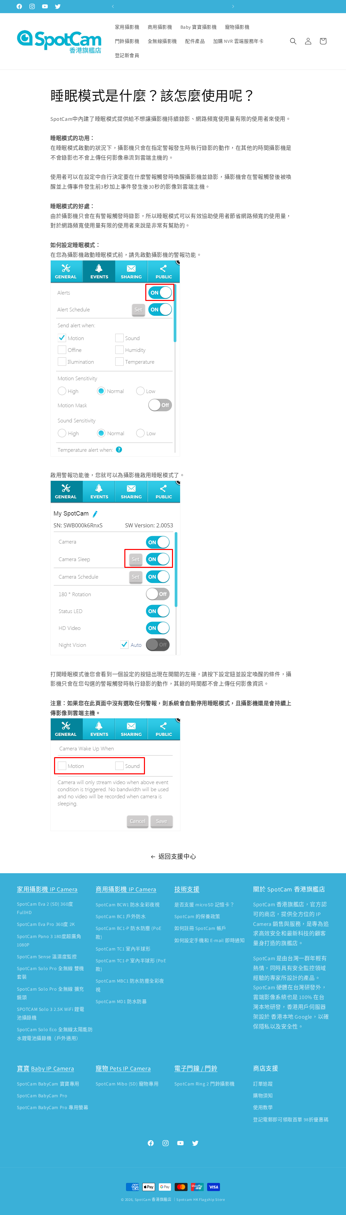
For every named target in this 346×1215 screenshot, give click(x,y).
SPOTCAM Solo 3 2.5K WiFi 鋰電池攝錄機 (50, 1013)
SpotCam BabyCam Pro (42, 1096)
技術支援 (186, 889)
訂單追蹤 (263, 1084)
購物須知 (263, 1096)
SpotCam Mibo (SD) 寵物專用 (127, 1084)
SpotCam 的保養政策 (197, 916)
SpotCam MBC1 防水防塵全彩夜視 (130, 985)
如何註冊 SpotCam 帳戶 (200, 928)
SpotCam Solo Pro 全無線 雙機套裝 (50, 972)
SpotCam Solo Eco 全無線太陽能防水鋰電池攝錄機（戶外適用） (55, 1033)
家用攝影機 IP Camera (47, 889)
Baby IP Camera (52, 1068)
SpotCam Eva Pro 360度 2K (46, 924)
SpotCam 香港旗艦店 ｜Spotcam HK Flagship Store (180, 1199)
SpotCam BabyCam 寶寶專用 (48, 1084)
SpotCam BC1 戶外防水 (121, 916)
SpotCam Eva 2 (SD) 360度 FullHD (45, 908)
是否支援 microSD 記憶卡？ (204, 905)
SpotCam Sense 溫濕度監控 (47, 957)
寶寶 (23, 1068)
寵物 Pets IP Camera (123, 1068)
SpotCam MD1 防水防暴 (121, 1001)
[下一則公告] (233, 6)
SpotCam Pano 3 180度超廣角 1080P (49, 940)
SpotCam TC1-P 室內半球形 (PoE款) (131, 965)
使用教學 (263, 1107)
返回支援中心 (177, 856)
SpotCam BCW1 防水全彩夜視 (127, 905)
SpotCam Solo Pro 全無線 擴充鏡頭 (50, 993)
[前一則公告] (112, 6)
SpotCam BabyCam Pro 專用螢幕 (52, 1107)
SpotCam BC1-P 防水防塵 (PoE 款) (129, 932)
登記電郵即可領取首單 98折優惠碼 (290, 1119)
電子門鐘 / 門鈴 (195, 1068)
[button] (293, 41)
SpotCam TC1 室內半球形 (123, 949)
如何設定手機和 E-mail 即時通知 (209, 940)
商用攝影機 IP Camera (126, 889)
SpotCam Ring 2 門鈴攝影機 (204, 1084)
